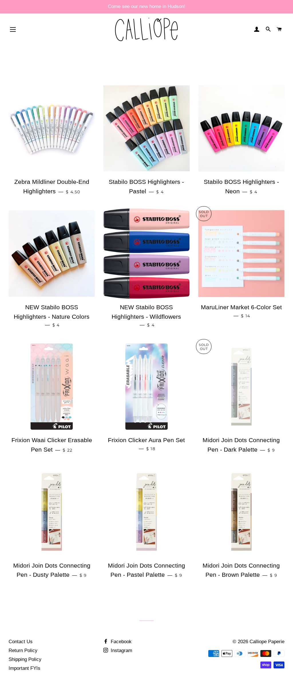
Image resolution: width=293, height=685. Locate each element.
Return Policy (23, 650)
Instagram (120, 650)
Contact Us (21, 641)
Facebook (120, 641)
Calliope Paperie (267, 641)
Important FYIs (24, 668)
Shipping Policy (25, 659)
